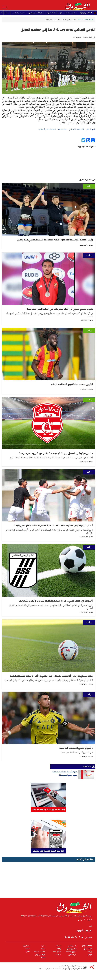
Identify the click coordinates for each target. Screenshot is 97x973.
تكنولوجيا (26, 946)
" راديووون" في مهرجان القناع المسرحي (35, 12)
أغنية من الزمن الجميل (40, 956)
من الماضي (72, 954)
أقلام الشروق (87, 945)
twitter (82, 937)
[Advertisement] (48, 879)
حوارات (43, 948)
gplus (72, 937)
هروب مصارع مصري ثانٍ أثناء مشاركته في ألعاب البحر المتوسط (60, 309)
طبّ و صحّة (57, 951)
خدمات (27, 948)
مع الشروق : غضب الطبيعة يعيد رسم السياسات (64, 773)
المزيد (4, 7)
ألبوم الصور (72, 946)
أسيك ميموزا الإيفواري (76, 129)
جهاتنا (59, 948)
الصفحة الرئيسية (88, 19)
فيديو (90, 954)
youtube (68, 937)
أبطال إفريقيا (62, 129)
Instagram (65, 937)
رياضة (79, 19)
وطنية (43, 946)
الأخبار (90, 13)
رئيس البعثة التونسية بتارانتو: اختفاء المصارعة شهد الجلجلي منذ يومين (55, 240)
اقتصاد (58, 946)
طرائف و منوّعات (40, 951)
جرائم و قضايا (71, 948)
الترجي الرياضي (90, 129)
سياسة (58, 954)
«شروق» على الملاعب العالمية (76, 748)
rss (76, 937)
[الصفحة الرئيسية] (77, 5)
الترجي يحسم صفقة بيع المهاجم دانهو (72, 384)
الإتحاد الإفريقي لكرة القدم (47, 129)
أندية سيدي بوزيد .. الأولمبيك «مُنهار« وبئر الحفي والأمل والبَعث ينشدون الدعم (51, 676)
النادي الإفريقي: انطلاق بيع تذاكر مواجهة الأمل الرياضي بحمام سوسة (56, 453)
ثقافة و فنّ (88, 948)
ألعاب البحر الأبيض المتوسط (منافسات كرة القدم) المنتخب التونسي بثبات (53, 525)
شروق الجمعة (71, 951)
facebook (79, 937)
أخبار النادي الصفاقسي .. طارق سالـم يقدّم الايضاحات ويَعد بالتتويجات (56, 601)
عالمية (27, 951)
